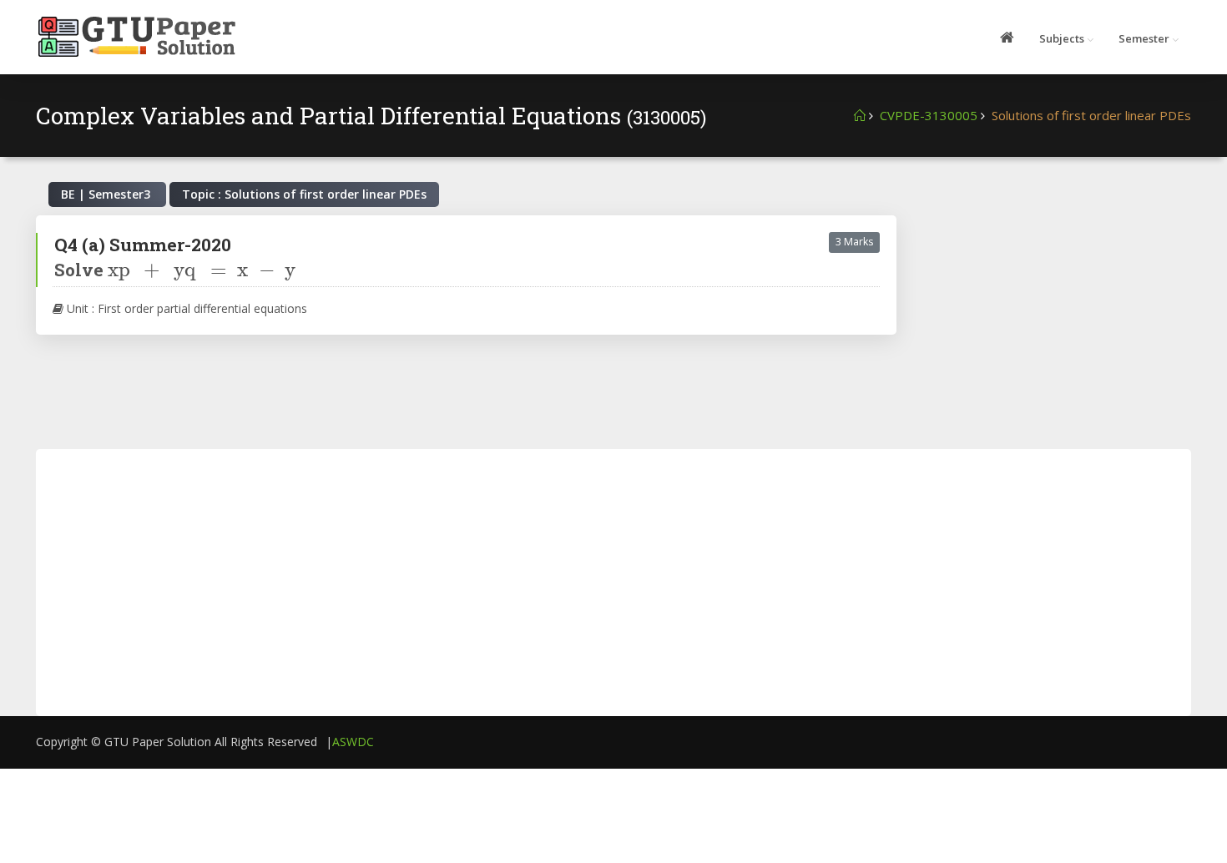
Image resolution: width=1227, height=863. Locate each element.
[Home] (860, 116)
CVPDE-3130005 (928, 115)
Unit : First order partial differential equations (185, 308)
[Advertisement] (1057, 319)
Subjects (1061, 38)
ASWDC (353, 741)
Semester (1143, 38)
